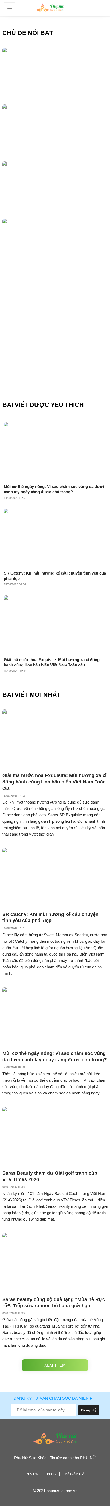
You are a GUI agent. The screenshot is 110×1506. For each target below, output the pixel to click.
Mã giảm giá (74, 1474)
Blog (51, 1474)
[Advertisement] (55, 338)
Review (32, 1474)
